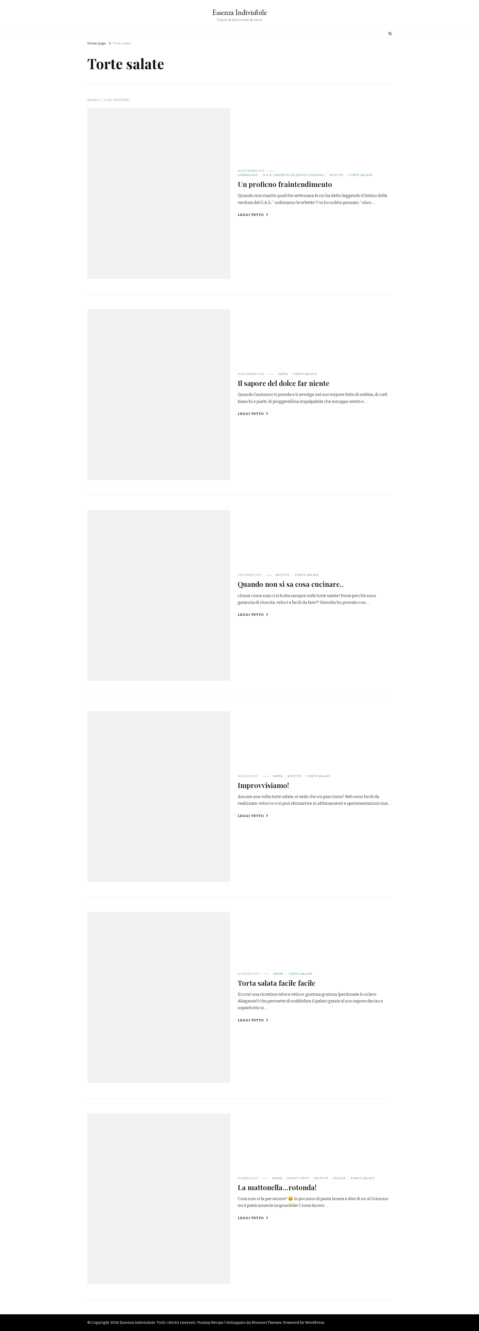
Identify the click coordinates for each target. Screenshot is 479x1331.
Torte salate (361, 175)
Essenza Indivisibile (239, 12)
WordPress (314, 1322)
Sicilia (339, 1178)
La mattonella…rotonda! (277, 1187)
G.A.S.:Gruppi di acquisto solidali (294, 175)
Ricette (337, 175)
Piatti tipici (298, 1178)
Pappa (283, 374)
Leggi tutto (251, 215)
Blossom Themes (267, 1322)
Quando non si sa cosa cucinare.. (291, 584)
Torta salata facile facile (276, 982)
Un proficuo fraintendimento (285, 184)
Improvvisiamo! (263, 785)
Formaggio (248, 175)
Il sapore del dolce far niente (283, 383)
